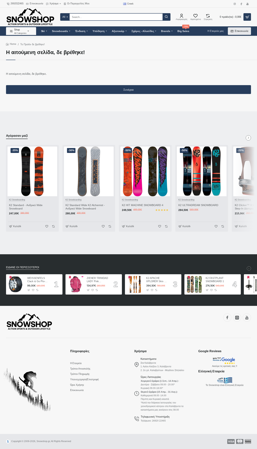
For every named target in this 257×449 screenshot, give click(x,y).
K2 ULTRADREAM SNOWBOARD (198, 205)
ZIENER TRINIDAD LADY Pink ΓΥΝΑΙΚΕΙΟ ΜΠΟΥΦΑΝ (97, 280)
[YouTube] (247, 317)
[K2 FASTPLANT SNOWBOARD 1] (194, 284)
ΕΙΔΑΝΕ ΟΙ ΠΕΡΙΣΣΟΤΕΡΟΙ (22, 267)
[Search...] (166, 17)
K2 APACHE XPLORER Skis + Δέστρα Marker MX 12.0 (156, 280)
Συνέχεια (128, 89)
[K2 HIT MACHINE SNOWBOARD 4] (145, 171)
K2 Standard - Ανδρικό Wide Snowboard (26, 207)
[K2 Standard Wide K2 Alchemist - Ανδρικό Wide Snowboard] (89, 171)
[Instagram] (237, 317)
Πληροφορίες (79, 351)
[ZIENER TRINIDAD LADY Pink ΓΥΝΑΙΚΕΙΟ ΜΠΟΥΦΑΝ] (75, 284)
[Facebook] (227, 317)
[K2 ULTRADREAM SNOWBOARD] (202, 171)
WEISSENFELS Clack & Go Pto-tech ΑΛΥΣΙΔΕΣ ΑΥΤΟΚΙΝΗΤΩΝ (36, 280)
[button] (15, 226)
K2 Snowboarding (17, 200)
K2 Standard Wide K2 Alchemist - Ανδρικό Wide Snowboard (85, 207)
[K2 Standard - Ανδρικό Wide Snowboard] (32, 171)
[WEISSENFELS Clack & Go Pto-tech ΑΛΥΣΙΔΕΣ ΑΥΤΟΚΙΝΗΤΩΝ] (16, 284)
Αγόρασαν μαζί (17, 135)
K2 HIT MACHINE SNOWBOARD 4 (142, 205)
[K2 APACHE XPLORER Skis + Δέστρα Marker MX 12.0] (135, 284)
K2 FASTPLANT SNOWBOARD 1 (215, 280)
